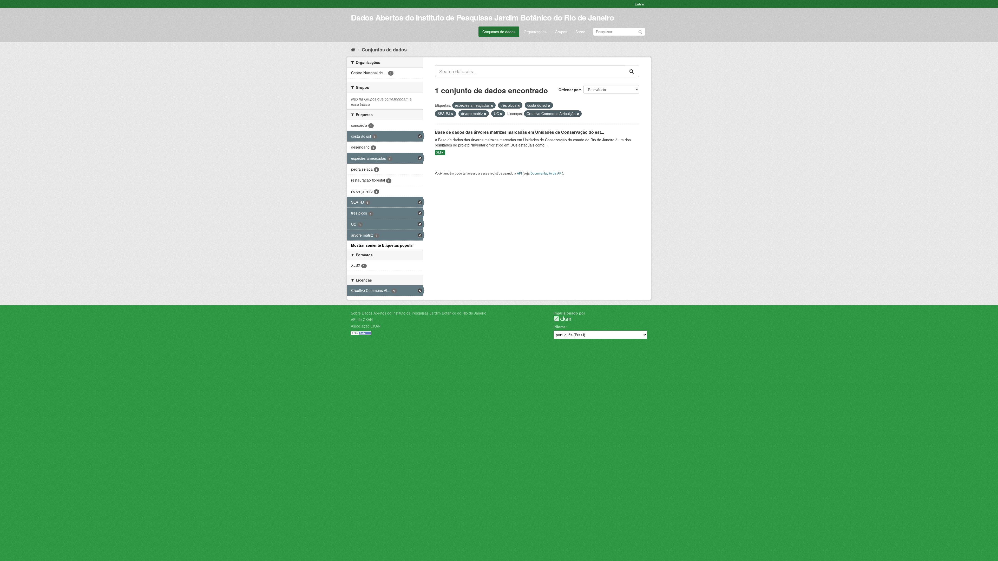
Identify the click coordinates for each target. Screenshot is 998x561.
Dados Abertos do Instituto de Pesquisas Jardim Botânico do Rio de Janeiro (482, 17)
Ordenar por (569, 89)
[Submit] (640, 31)
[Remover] (492, 105)
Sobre (580, 31)
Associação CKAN (365, 326)
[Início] (353, 49)
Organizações (535, 31)
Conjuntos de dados (498, 31)
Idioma (560, 326)
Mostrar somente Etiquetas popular (382, 245)
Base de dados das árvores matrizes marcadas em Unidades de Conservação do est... (519, 132)
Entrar (640, 4)
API (519, 173)
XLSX (439, 153)
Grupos (561, 31)
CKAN (562, 319)
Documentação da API (546, 173)
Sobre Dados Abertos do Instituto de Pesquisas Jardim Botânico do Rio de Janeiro (418, 313)
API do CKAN (362, 319)
